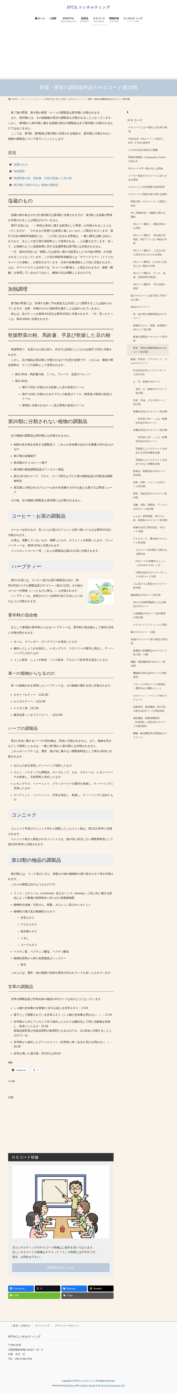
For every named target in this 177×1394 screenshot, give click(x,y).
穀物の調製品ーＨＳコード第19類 (150, 338)
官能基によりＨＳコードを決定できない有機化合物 (151, 461)
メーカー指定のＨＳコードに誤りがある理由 (147, 177)
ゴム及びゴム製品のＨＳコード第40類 (150, 585)
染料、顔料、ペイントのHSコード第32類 (149, 484)
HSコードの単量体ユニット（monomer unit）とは (150, 563)
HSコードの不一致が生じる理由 (145, 168)
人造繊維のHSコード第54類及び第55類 (149, 615)
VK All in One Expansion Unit (111, 1385)
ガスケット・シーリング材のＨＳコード (150, 697)
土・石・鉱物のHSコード (147, 381)
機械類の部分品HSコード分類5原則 (150, 675)
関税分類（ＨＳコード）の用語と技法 (149, 203)
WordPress (69, 1385)
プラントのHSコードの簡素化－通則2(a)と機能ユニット (149, 686)
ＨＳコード (135, 120)
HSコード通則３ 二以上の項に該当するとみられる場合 (149, 252)
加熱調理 (19, 171)
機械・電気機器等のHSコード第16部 (148, 663)
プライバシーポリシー (67, 1325)
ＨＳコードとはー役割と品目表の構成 (147, 129)
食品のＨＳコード (140, 306)
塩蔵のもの (20, 164)
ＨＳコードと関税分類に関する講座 (147, 194)
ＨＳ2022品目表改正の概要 (143, 150)
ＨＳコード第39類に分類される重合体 (151, 551)
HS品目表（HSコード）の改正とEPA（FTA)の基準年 (146, 140)
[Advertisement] (88, 53)
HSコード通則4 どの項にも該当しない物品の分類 (150, 263)
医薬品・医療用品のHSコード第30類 (149, 473)
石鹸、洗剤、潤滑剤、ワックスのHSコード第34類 (150, 506)
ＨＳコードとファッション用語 (150, 624)
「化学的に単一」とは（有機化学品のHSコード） (151, 439)
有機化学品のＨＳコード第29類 (150, 430)
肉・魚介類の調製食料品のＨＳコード (150, 316)
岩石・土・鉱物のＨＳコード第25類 (151, 391)
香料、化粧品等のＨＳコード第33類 (150, 495)
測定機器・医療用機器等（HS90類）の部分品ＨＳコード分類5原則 (149, 722)
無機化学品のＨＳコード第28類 (150, 411)
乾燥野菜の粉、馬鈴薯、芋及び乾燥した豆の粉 (43, 178)
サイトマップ (42, 1325)
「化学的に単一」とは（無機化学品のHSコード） (151, 420)
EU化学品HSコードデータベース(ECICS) (149, 372)
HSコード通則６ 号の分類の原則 (149, 286)
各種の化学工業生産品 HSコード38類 (149, 529)
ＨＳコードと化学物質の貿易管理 (146, 187)
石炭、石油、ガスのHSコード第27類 (149, 402)
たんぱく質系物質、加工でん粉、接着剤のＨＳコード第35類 (150, 518)
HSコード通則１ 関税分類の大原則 (149, 226)
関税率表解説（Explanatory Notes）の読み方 (148, 159)
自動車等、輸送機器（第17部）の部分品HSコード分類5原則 (150, 708)
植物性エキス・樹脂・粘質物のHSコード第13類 (150, 327)
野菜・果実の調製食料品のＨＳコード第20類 (150, 350)
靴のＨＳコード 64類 (143, 632)
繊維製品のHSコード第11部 (146, 595)
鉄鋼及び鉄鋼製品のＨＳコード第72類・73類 (150, 652)
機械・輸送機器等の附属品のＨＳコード (150, 735)
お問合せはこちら (61, 1267)
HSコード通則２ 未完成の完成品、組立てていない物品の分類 (150, 239)
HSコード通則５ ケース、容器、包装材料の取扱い (149, 275)
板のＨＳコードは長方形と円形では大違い (149, 297)
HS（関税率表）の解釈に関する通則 (148, 214)
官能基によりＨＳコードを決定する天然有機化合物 (151, 450)
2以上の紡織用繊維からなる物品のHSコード (149, 604)
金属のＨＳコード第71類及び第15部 (149, 641)
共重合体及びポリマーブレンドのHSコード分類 (151, 574)
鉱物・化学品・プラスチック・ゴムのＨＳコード (149, 361)
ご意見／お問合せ (20, 1325)
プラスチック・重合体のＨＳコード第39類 (150, 540)
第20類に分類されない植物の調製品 (36, 184)
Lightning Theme (87, 1385)
